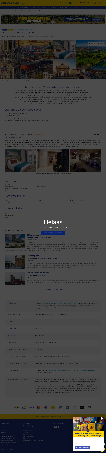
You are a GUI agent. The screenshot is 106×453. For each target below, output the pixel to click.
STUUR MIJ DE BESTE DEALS (82, 447)
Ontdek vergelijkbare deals (53, 233)
